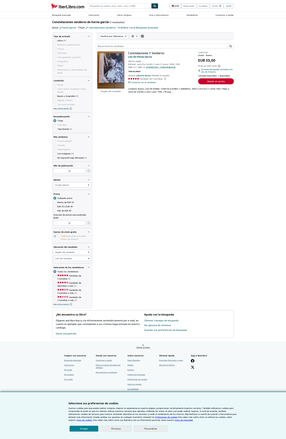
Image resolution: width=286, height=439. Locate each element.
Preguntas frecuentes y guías (171, 360)
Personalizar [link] (150, 428)
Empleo (131, 370)
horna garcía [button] (69, 27)
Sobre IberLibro (134, 360)
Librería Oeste (143, 75)
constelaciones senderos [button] (102, 27)
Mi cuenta (68, 370)
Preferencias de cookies (166, 417)
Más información (61, 108)
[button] (88, 170)
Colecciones (93, 15)
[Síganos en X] (192, 367)
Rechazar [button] (116, 428)
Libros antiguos (124, 15)
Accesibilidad (133, 389)
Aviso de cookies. (84, 420)
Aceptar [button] (84, 428)
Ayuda (228, 6)
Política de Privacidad (136, 374)
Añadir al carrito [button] (216, 81)
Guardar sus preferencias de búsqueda (165, 329)
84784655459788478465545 (161, 67)
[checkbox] (54, 40)
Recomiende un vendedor (106, 372)
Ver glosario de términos (157, 325)
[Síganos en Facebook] (192, 361)
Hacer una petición (66, 333)
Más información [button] (61, 304)
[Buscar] (154, 5)
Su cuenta (203, 6)
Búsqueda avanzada (61, 15)
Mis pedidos (69, 374)
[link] (142, 36)
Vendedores (192, 15)
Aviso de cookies (135, 384)
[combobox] (119, 5)
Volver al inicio (143, 347)
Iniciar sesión (188, 6)
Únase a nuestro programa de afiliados (108, 366)
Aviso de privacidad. (184, 420)
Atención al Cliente (167, 365)
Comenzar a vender (224, 15)
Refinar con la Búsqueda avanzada (139, 27)
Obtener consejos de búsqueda (161, 320)
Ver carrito (68, 379)
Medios (131, 365)
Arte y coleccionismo (159, 15)
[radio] (54, 129)
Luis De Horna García (140, 56)
